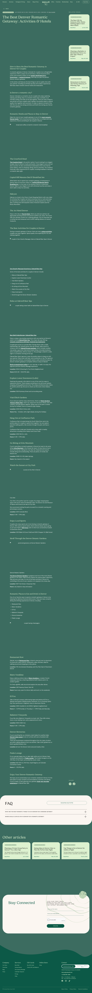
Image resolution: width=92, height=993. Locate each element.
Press (4, 971)
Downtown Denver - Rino (68, 966)
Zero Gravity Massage (20, 969)
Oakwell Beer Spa (24, 340)
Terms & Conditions (83, 989)
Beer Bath (17, 965)
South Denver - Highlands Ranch (82, 966)
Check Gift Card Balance (33, 967)
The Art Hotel (26, 214)
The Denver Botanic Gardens (19, 576)
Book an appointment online (19, 364)
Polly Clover (52, 12)
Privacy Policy (73, 989)
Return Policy (65, 989)
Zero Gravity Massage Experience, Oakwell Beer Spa (26, 269)
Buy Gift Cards (30, 965)
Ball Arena (25, 528)
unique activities (46, 231)
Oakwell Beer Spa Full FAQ (67, 803)
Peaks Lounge (29, 758)
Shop (40, 965)
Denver (73, 970)
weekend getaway (25, 77)
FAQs (16, 976)
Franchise (5, 967)
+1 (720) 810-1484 (66, 974)
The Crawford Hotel (16, 162)
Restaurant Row (24, 660)
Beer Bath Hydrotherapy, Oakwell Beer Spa (23, 335)
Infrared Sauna (18, 967)
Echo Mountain (18, 448)
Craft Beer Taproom (19, 971)
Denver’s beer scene (16, 737)
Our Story (5, 965)
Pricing (16, 974)
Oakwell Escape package (28, 348)
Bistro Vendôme (34, 678)
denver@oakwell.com (67, 972)
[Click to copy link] (70, 784)
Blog (4, 969)
